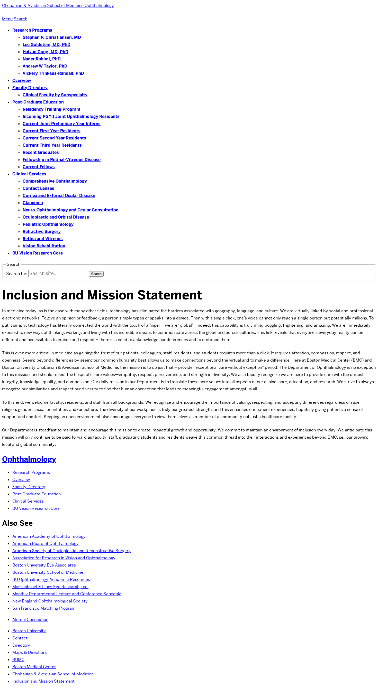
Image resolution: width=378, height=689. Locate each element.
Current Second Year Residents (54, 138)
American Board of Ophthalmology (45, 543)
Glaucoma (33, 202)
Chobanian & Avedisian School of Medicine (53, 674)
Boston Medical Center (34, 666)
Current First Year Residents (51, 131)
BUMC (18, 659)
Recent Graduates (41, 152)
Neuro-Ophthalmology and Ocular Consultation (71, 210)
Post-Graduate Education (38, 102)
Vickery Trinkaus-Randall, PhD (53, 73)
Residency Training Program (51, 109)
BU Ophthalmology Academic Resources (51, 579)
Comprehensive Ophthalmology (55, 181)
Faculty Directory (30, 87)
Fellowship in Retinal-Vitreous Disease (62, 159)
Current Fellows (39, 166)
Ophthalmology (29, 459)
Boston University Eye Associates (44, 565)
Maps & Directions (29, 652)
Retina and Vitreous (43, 238)
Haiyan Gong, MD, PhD (45, 51)
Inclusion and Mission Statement (43, 681)
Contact (20, 638)
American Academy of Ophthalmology (49, 536)
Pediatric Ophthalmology (48, 224)
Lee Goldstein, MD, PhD (46, 44)
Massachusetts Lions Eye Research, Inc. (50, 586)
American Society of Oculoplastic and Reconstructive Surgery (71, 550)
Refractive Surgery (42, 231)
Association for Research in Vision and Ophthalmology (63, 558)
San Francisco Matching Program (44, 608)
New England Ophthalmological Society (50, 601)
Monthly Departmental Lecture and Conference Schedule (66, 594)
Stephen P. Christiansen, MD (52, 37)
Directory (21, 645)
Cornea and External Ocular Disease (59, 195)
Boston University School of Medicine (47, 572)
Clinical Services (29, 174)
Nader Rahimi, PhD (42, 59)
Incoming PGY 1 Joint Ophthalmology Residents (71, 116)
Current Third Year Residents (52, 145)
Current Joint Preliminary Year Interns (62, 123)
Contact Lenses (38, 188)
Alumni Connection (30, 619)
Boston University (29, 631)
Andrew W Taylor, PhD (45, 66)
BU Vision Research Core (37, 253)
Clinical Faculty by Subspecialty (55, 95)
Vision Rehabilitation (44, 246)
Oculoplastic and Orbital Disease (56, 217)
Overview (21, 80)
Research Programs (32, 30)
